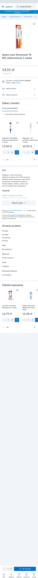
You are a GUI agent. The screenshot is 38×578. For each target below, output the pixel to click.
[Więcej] (34, 95)
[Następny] (34, 159)
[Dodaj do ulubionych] (34, 23)
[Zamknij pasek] (35, 12)
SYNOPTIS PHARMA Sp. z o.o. (17, 210)
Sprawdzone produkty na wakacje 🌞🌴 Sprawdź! (18, 11)
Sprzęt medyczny (15, 16)
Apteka (4, 16)
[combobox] (25, 7)
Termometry (28, 16)
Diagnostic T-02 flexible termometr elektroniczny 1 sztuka (10, 140)
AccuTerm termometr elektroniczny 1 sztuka (9, 306)
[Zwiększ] (11, 569)
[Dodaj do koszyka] (17, 152)
